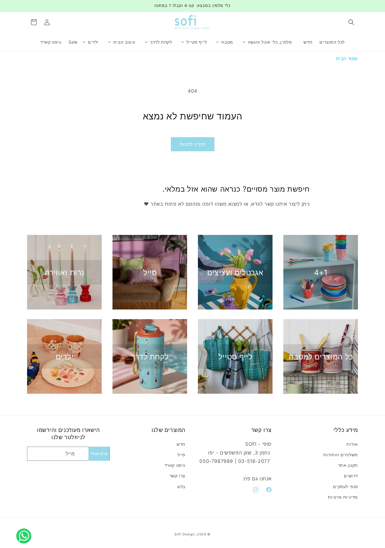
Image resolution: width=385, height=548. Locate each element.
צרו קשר (177, 475)
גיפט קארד (175, 465)
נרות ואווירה (65, 272)
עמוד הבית (347, 58)
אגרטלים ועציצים (235, 272)
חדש (181, 444)
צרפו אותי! (99, 453)
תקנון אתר (348, 465)
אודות (352, 444)
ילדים (65, 356)
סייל (150, 272)
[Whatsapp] (25, 529)
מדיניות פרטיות (343, 497)
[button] (351, 22)
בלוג (181, 486)
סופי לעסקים (345, 486)
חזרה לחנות (192, 144)
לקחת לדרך (150, 356)
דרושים (351, 475)
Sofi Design (184, 534)
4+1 (321, 272)
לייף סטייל (235, 356)
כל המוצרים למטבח (321, 356)
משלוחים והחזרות (340, 454)
